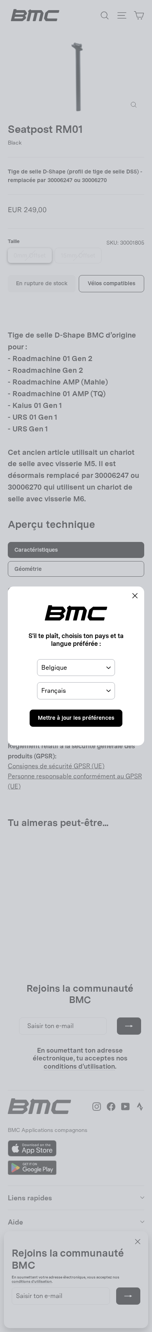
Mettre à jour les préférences (76, 718)
